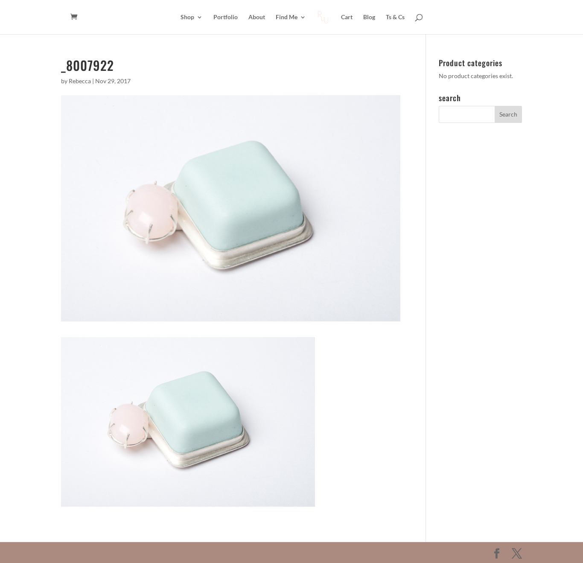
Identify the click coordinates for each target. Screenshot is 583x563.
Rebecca (80, 81)
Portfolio (225, 17)
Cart (347, 17)
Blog (369, 17)
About (256, 17)
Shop (187, 17)
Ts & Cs (395, 17)
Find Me (286, 17)
